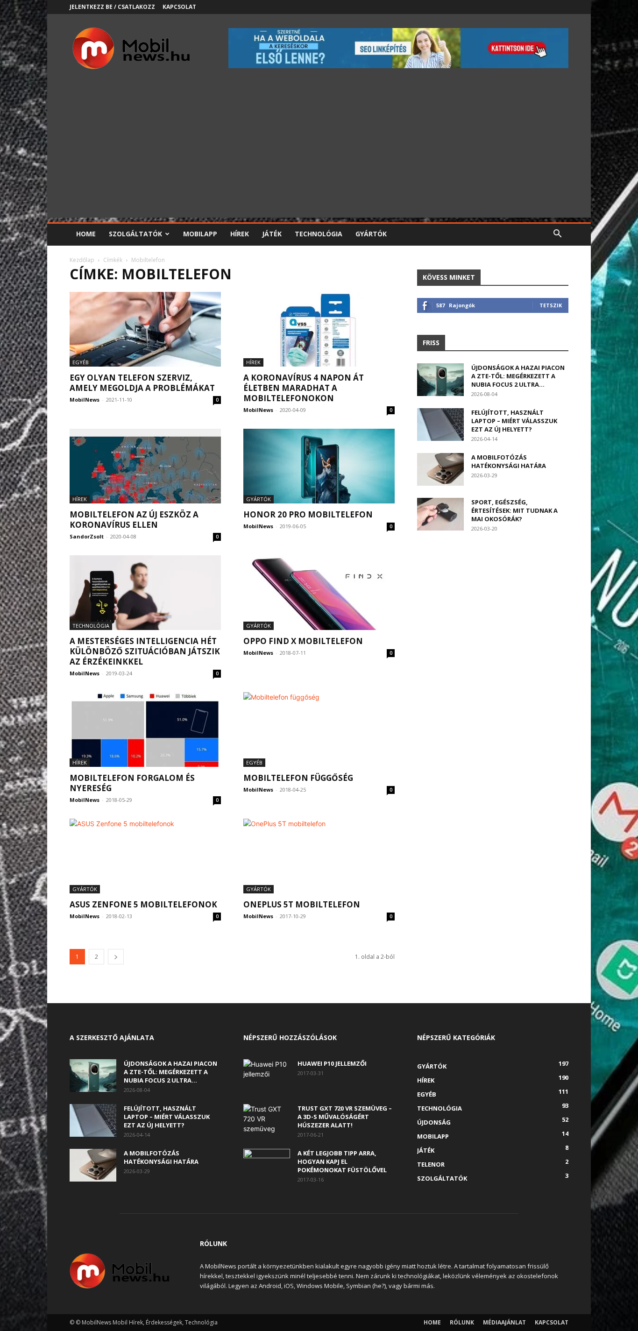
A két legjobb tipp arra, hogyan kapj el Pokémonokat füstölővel (342, 1161)
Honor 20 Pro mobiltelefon (308, 514)
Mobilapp (200, 233)
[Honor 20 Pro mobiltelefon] (319, 466)
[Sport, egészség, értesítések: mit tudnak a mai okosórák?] (440, 514)
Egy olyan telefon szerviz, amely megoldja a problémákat (142, 382)
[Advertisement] (319, 152)
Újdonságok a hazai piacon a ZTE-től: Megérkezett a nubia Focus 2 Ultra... (518, 376)
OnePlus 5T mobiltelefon (301, 904)
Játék (272, 233)
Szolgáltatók (135, 233)
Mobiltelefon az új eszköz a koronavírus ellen (134, 519)
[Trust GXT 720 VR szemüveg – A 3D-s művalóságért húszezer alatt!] (266, 1120)
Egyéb (80, 362)
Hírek (239, 233)
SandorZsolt (87, 536)
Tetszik (550, 305)
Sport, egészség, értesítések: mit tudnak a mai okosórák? (514, 510)
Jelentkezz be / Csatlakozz (112, 7)
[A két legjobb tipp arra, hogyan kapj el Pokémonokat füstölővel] (266, 1165)
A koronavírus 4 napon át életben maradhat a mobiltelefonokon (303, 388)
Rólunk (462, 1322)
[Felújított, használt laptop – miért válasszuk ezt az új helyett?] (440, 424)
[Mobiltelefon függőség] (319, 729)
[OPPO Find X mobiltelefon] (319, 592)
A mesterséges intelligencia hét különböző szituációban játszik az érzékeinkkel (145, 651)
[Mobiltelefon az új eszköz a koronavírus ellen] (145, 466)
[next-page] (116, 956)
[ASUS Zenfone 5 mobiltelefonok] (145, 856)
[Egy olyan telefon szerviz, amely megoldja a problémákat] (145, 329)
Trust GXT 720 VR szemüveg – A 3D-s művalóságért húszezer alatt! (345, 1116)
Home (86, 233)
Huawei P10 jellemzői (332, 1063)
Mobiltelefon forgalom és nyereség (132, 782)
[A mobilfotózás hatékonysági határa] (440, 469)
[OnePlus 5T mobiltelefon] (319, 856)
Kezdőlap (82, 260)
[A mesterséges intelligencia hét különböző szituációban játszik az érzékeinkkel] (145, 592)
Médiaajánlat (504, 1322)
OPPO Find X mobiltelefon (303, 641)
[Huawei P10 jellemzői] (266, 1075)
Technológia (318, 233)
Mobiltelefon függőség (298, 777)
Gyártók (371, 233)
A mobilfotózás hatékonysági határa (508, 461)
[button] (557, 234)
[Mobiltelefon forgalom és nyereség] (145, 729)
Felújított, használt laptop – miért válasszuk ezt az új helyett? (514, 420)
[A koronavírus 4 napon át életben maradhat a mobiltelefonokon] (319, 329)
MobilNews (84, 399)
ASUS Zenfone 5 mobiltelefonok (143, 904)
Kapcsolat (179, 7)
